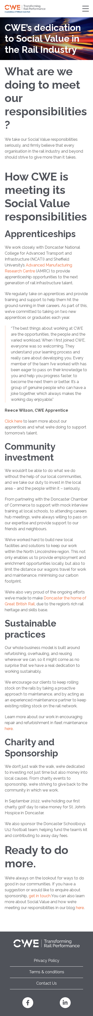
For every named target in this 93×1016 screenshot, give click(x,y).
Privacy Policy (46, 960)
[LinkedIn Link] (65, 1002)
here (9, 728)
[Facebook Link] (27, 1002)
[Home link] (25, 8)
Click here (13, 421)
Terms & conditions (46, 972)
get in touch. (40, 896)
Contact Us (46, 983)
